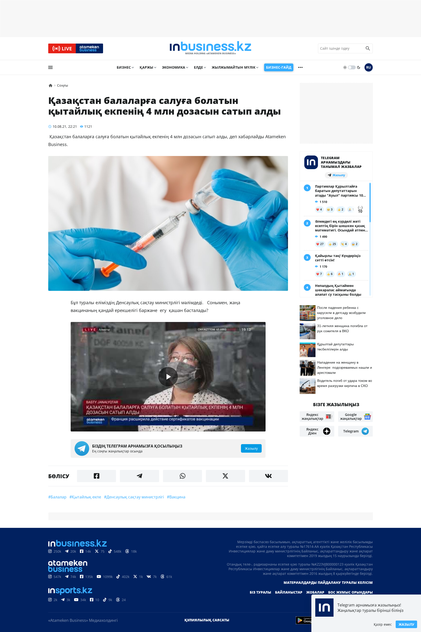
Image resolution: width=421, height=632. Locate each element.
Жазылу (406, 624)
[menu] (50, 67)
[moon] (359, 67)
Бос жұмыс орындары (350, 592)
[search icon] (368, 48)
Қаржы (146, 67)
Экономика (173, 67)
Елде (198, 67)
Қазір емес (383, 624)
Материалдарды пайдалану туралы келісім (328, 582)
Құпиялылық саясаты (206, 620)
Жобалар (315, 592)
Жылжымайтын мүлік (233, 67)
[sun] (345, 67)
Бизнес (124, 67)
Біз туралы (260, 592)
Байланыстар (288, 592)
